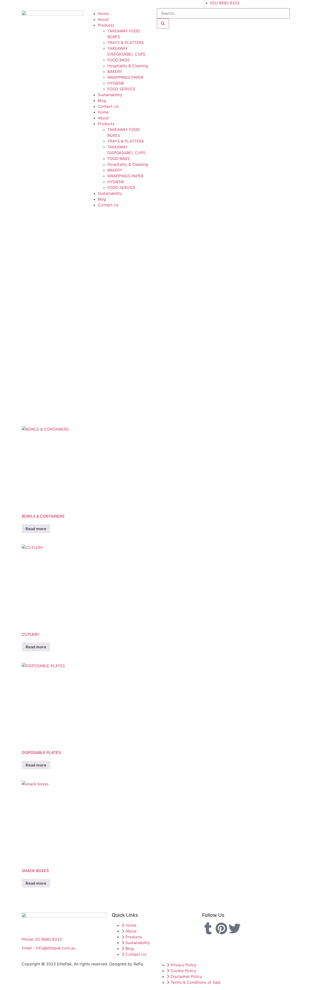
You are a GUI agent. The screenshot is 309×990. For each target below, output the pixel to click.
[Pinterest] (221, 928)
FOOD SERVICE (121, 89)
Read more (36, 528)
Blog (102, 100)
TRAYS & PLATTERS (125, 42)
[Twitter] (235, 928)
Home (103, 13)
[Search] (163, 23)
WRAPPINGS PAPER (125, 77)
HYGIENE (115, 83)
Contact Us (108, 106)
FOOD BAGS (118, 60)
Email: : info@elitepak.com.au (48, 948)
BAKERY (114, 71)
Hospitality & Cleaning (127, 65)
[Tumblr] (208, 928)
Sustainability (110, 94)
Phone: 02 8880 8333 (42, 939)
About (103, 19)
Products (106, 25)
